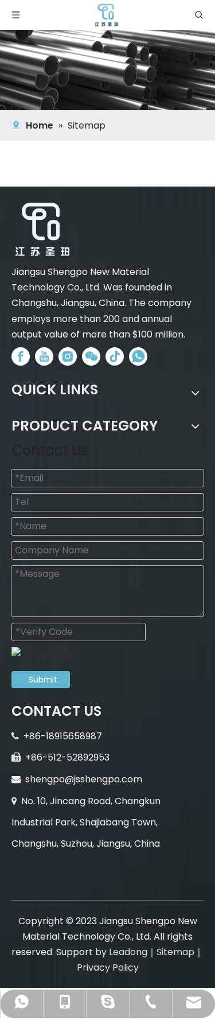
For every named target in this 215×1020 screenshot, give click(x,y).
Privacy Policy (108, 967)
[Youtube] (44, 356)
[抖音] (114, 356)
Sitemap (175, 952)
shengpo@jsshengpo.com (83, 779)
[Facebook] (20, 356)
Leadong (128, 952)
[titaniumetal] (43, 229)
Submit (43, 679)
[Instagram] (67, 356)
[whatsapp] (138, 356)
